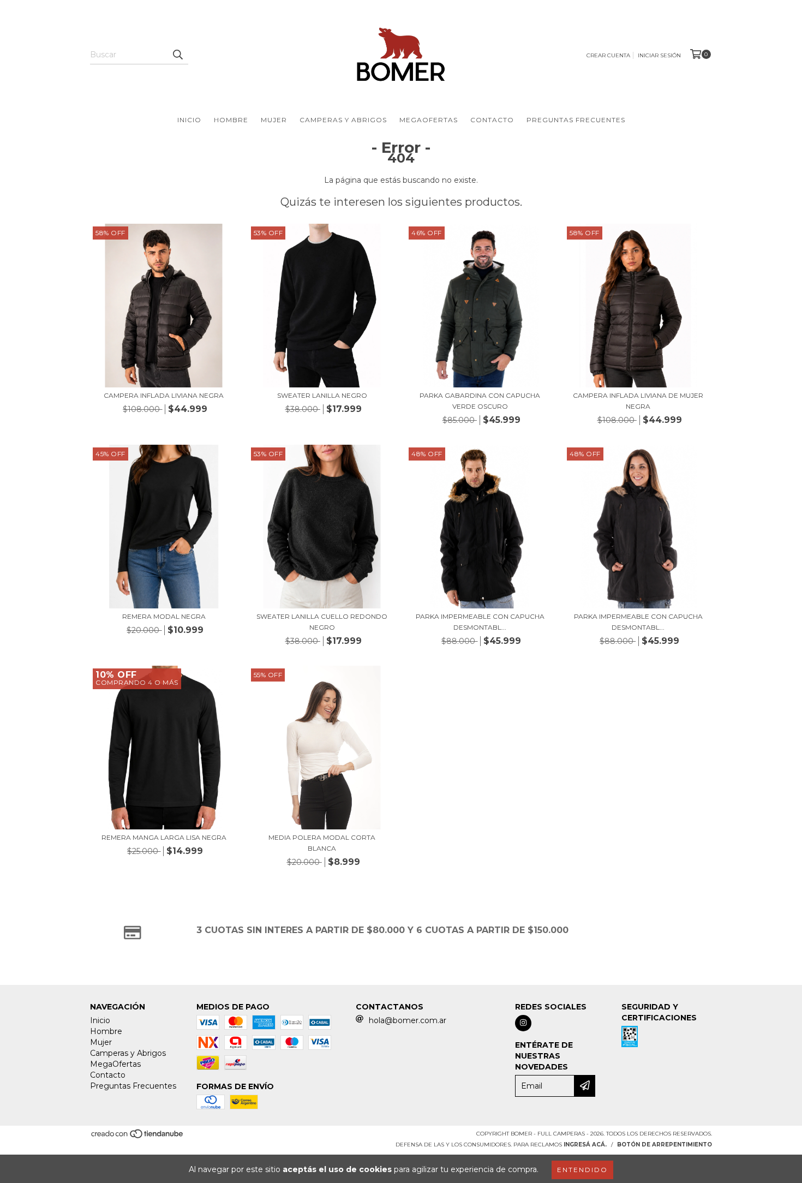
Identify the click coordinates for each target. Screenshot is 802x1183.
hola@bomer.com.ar (407, 1020)
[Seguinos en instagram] (523, 1023)
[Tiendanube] (137, 1136)
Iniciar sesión (659, 55)
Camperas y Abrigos (343, 120)
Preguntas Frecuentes (575, 120)
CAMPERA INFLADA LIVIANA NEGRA (164, 395)
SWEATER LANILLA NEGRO (322, 395)
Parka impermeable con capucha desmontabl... (480, 621)
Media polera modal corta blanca (321, 842)
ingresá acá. (585, 1144)
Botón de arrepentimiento (664, 1144)
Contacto (492, 120)
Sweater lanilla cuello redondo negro (321, 621)
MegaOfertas (428, 120)
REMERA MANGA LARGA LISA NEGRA (163, 837)
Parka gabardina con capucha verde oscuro (480, 400)
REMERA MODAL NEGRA (164, 616)
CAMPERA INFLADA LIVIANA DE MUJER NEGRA (638, 400)
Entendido (582, 1170)
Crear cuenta (608, 55)
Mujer (274, 120)
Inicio (189, 120)
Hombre (231, 120)
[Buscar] (177, 54)
